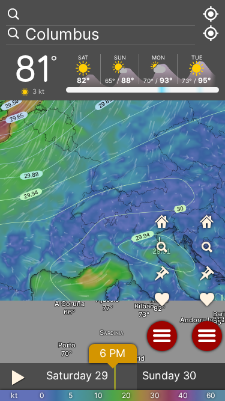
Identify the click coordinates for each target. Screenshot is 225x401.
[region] (112, 200)
